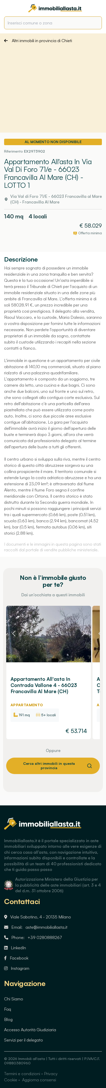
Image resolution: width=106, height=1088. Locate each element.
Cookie (10, 1079)
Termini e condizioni (22, 1073)
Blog (8, 1019)
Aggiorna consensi (38, 1079)
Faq (7, 1009)
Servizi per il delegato (23, 1040)
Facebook (19, 958)
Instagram (20, 968)
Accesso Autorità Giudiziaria (30, 1029)
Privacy (51, 1073)
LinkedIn (18, 947)
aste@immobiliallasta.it (46, 927)
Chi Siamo (13, 998)
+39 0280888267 (45, 937)
